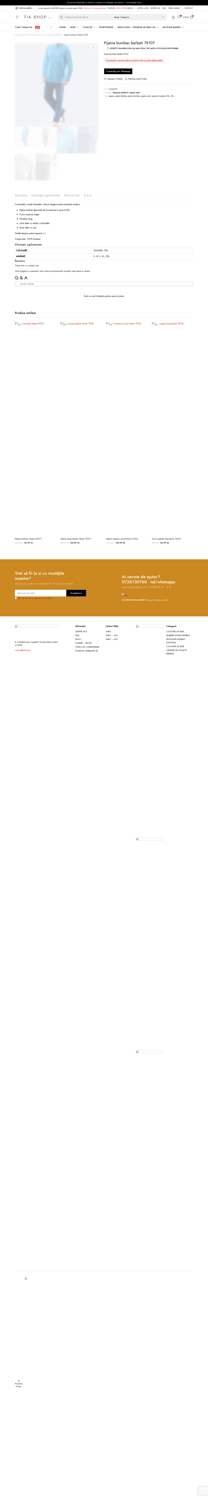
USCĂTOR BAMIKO (171, 27)
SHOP (73, 27)
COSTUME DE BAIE (175, 631)
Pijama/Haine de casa (36, 34)
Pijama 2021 (134, 92)
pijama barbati (121, 96)
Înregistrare (76, 593)
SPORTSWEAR (106, 27)
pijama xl (155, 96)
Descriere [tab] (21, 195)
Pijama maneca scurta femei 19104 (122, 538)
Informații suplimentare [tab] (45, 195)
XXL (172, 96)
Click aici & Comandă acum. (95, 8)
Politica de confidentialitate (87, 646)
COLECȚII (87, 27)
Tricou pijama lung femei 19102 (166, 538)
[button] (24, 8)
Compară (54, 331)
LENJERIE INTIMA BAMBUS (178, 635)
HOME (62, 27)
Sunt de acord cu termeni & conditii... (35, 598)
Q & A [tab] (88, 195)
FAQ (164, 8)
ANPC (108, 631)
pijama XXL (165, 96)
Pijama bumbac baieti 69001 (28, 538)
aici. (45, 233)
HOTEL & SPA (142, 8)
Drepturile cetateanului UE (86, 650)
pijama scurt (146, 96)
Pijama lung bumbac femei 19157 (76, 538)
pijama (111, 96)
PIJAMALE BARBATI (54, 34)
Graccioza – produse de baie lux (136, 27)
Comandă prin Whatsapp (118, 71)
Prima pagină (20, 34)
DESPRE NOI (155, 8)
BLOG (130, 8)
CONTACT (188, 8)
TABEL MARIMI (174, 8)
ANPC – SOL (112, 639)
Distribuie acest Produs (137, 78)
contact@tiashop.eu (22, 650)
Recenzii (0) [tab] (72, 195)
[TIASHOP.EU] (38, 17)
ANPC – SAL (112, 635)
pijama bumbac (134, 96)
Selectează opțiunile (54, 337)
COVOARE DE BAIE (175, 646)
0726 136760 (122, 8)
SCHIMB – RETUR (83, 643)
